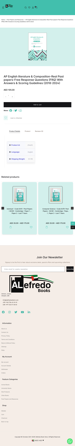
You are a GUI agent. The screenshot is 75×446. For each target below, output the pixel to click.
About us (4, 328)
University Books (6, 388)
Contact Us (4, 332)
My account (5, 362)
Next (72, 208)
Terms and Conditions (7, 339)
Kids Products (5, 392)
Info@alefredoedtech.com (10, 300)
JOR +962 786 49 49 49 (10, 302)
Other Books (5, 395)
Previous (2, 208)
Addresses (4, 369)
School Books (5, 384)
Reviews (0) (39, 131)
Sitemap (3, 346)
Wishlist (3, 411)
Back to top (4, 421)
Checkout (4, 418)
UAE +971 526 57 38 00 (10, 304)
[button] (3, 7)
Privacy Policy (5, 336)
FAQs (2, 350)
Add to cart (37, 105)
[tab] (13, 131)
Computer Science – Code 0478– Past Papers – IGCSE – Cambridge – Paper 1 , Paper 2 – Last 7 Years (55, 211)
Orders (3, 373)
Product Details (14, 131)
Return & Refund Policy (8, 343)
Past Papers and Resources (15, 19)
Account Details (6, 365)
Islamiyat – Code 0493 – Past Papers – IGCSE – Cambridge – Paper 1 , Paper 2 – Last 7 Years (19, 211)
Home (3, 19)
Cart (2, 414)
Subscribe (70, 269)
